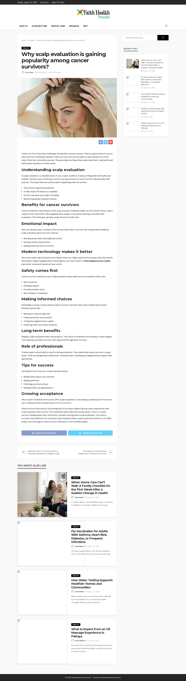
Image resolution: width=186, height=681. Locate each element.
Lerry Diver (29, 72)
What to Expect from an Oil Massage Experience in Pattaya (90, 632)
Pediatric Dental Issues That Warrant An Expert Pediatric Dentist (152, 110)
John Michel (79, 546)
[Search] (166, 26)
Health (23, 26)
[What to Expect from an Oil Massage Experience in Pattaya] (42, 641)
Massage (74, 26)
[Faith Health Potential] (93, 13)
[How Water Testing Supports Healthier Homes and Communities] (42, 592)
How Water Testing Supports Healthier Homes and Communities (92, 583)
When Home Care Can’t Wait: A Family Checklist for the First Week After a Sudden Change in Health (90, 488)
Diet (85, 26)
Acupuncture (39, 26)
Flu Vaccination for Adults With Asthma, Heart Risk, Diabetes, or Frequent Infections (89, 537)
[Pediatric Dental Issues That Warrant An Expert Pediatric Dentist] (132, 112)
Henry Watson (80, 641)
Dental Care (58, 26)
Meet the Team (58, 2)
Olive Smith (79, 497)
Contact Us (44, 2)
